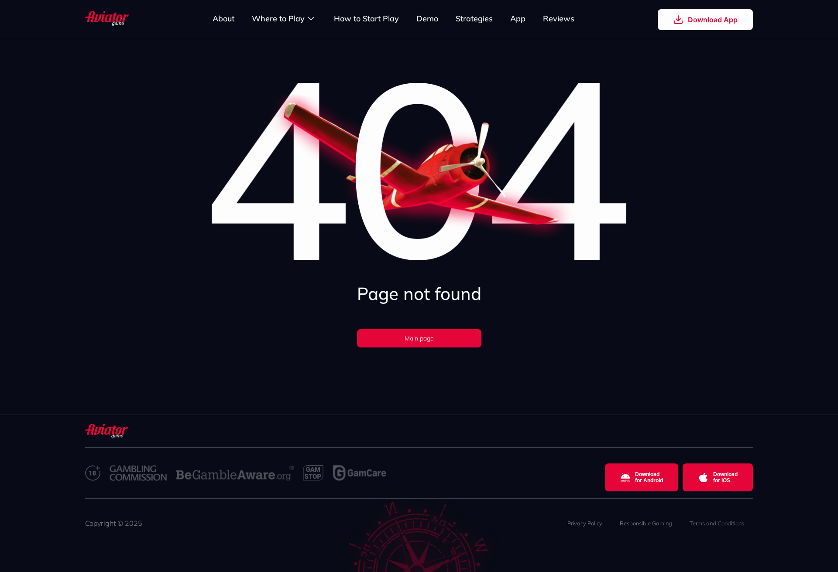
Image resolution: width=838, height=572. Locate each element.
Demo (427, 19)
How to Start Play (366, 19)
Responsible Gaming (646, 523)
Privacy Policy (584, 523)
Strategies (474, 19)
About (223, 19)
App (517, 19)
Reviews (558, 19)
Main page (419, 338)
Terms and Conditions (717, 523)
